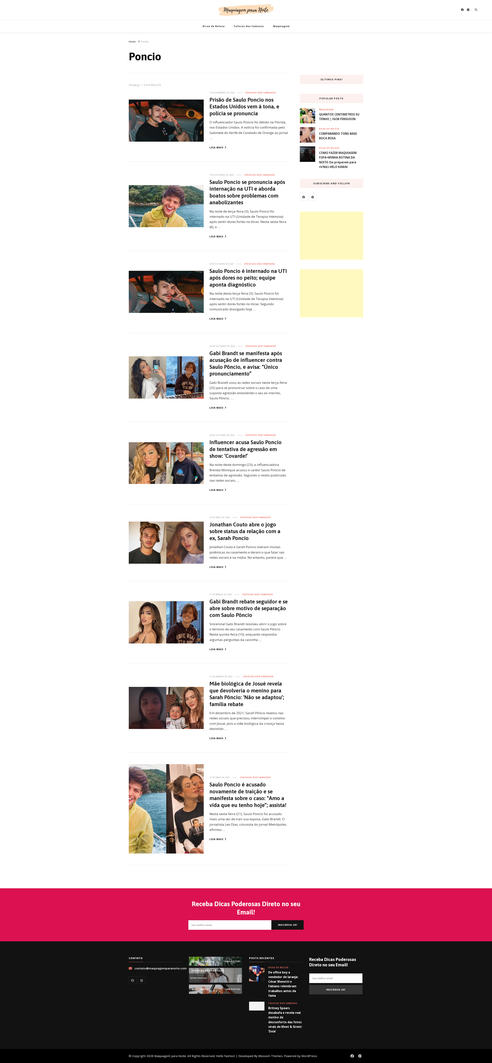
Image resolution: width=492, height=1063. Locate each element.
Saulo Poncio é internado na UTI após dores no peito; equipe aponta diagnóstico (248, 278)
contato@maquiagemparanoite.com (161, 968)
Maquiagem (281, 26)
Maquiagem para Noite (170, 1056)
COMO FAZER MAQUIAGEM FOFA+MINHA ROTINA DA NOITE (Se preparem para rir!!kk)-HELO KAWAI (338, 160)
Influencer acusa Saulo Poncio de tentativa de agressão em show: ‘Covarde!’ (245, 449)
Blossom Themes (270, 1056)
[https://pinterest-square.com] (313, 197)
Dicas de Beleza (214, 26)
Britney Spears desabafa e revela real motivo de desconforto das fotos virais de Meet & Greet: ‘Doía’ (285, 1019)
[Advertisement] (331, 236)
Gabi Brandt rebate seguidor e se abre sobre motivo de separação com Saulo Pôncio (248, 608)
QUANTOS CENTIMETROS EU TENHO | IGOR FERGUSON (339, 116)
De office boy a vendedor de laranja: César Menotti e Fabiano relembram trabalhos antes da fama (283, 983)
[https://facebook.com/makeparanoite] (304, 197)
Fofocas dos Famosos (249, 26)
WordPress (309, 1056)
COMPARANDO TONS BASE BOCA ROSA (338, 136)
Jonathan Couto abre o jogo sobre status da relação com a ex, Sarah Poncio (244, 531)
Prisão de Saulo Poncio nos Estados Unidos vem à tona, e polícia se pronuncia (244, 106)
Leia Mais (216, 147)
